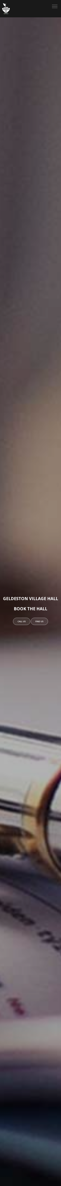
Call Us (22, 621)
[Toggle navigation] (54, 6)
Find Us (39, 621)
